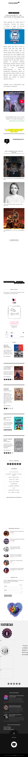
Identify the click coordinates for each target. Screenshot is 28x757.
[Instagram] (15, 464)
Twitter (12, 131)
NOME (13, 586)
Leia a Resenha (7, 356)
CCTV (10, 12)
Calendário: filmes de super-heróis (14, 475)
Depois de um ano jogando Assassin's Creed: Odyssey (16, 555)
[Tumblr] (13, 464)
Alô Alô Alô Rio (13, 471)
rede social (19, 130)
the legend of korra (13, 492)
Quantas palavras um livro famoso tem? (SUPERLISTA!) (15, 706)
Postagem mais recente (9, 281)
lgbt (14, 488)
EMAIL (13, 590)
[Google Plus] (20, 464)
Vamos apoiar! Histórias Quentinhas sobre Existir (15, 547)
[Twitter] (8, 464)
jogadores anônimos (14, 485)
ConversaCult (18, 139)
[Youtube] (18, 464)
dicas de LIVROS (7, 728)
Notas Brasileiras (14, 477)
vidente (16, 131)
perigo (14, 130)
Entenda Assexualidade (9, 729)
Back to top (14, 737)
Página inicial (19, 281)
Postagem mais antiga (19, 283)
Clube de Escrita (7, 727)
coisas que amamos (14, 481)
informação (10, 130)
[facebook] (10, 464)
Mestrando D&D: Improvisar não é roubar (17, 532)
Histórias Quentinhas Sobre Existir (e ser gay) (17, 540)
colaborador (14, 483)
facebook (16, 12)
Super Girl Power (14, 479)
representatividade (14, 490)
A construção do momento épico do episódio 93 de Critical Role (17, 569)
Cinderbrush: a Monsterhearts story (16, 561)
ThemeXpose (14, 755)
